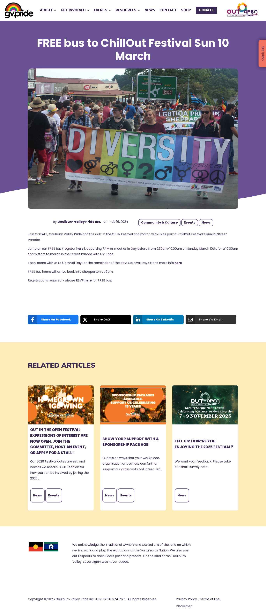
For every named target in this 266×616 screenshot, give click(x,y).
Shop (186, 10)
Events (100, 10)
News (150, 10)
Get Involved (73, 10)
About (46, 10)
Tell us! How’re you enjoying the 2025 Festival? (204, 443)
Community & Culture (159, 222)
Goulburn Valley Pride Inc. (79, 221)
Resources (126, 10)
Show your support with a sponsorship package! (130, 441)
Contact (168, 10)
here (80, 248)
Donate (206, 10)
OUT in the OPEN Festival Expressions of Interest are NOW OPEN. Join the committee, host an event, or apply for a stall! (59, 441)
